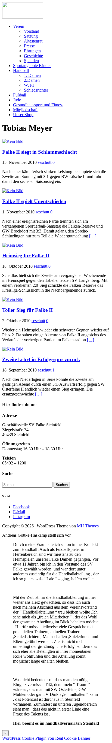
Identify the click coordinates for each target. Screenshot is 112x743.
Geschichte (33, 55)
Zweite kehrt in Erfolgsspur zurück (41, 359)
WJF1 (29, 85)
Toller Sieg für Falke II (27, 310)
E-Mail (19, 511)
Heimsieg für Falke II (25, 255)
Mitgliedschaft (25, 109)
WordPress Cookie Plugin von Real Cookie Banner (46, 738)
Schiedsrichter (36, 90)
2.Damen (32, 80)
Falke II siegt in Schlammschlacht (39, 152)
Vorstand (31, 31)
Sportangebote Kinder (32, 65)
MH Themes (88, 526)
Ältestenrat (33, 41)
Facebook (21, 507)
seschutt (44, 162)
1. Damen (32, 75)
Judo (17, 100)
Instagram (21, 516)
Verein (18, 26)
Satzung (31, 36)
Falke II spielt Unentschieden (34, 201)
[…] (92, 236)
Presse (29, 46)
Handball (21, 70)
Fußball (19, 95)
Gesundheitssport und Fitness (38, 104)
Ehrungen (32, 51)
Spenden (31, 60)
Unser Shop (23, 114)
